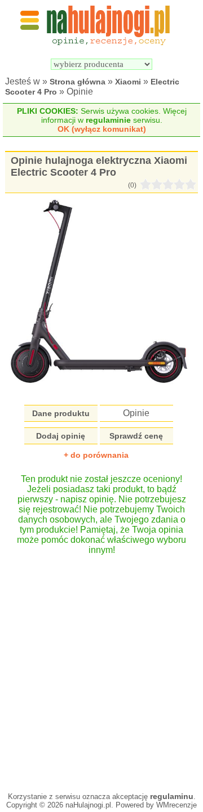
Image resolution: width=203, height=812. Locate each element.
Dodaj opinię (60, 435)
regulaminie (108, 119)
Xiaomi (128, 81)
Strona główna (77, 81)
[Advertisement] (101, 667)
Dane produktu (61, 413)
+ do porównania (96, 454)
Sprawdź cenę (136, 435)
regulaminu (171, 796)
